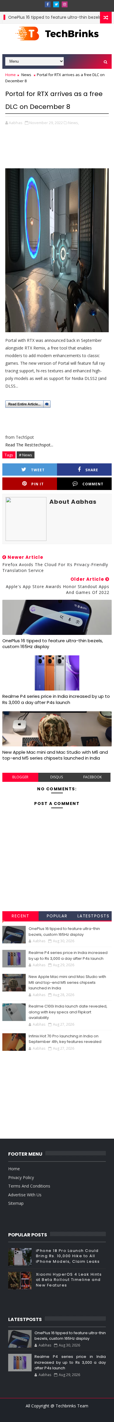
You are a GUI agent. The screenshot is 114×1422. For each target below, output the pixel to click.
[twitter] (56, 4)
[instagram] (65, 4)
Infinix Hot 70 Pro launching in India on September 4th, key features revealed (65, 1039)
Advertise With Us (25, 1194)
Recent (20, 916)
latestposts (93, 916)
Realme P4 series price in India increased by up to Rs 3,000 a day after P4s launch (56, 699)
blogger (20, 777)
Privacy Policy (21, 1177)
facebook (92, 777)
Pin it (37, 484)
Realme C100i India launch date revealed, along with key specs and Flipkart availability (68, 1011)
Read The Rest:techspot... (29, 445)
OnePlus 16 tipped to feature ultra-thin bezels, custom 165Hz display (52, 644)
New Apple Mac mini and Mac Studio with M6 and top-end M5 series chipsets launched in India (55, 755)
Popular (57, 916)
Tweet (38, 469)
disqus (56, 777)
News (26, 74)
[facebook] (48, 4)
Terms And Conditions (29, 1186)
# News (25, 455)
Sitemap (16, 1203)
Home (10, 74)
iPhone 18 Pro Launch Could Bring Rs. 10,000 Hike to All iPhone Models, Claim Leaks (68, 1256)
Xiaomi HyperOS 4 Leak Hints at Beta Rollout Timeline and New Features (69, 1280)
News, (73, 122)
